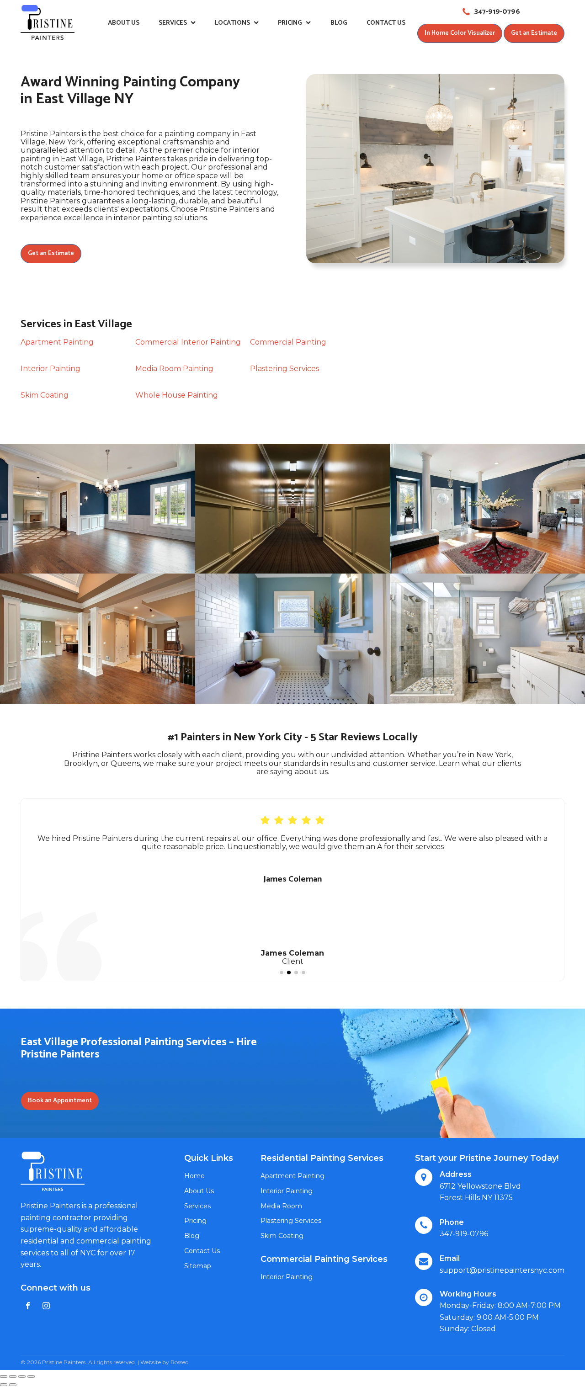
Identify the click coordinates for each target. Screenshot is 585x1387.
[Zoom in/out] (31, 1376)
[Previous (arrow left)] (3, 1384)
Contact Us (386, 23)
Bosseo (179, 1362)
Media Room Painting (174, 368)
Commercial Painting (288, 342)
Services (173, 23)
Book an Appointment (60, 1100)
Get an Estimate (534, 33)
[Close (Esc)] (3, 1376)
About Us (123, 23)
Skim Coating (45, 395)
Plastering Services (284, 368)
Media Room (281, 1206)
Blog (338, 23)
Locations (232, 23)
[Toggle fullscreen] (22, 1376)
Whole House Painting (176, 395)
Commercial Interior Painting (188, 342)
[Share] (12, 1376)
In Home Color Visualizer (460, 33)
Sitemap (197, 1266)
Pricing (290, 23)
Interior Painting (50, 368)
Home (194, 1176)
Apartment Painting (57, 342)
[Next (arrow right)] (12, 1384)
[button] (281, 972)
